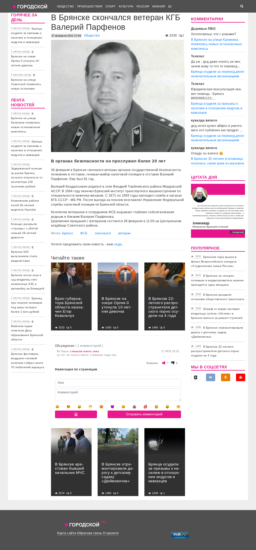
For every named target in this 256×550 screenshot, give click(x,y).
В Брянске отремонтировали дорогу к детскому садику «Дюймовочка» (217, 332)
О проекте (111, 533)
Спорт (111, 6)
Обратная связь (89, 533)
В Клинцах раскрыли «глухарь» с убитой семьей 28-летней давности (24, 228)
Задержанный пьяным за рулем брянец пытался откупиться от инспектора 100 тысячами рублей (27, 177)
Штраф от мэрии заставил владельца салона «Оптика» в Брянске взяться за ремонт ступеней (216, 313)
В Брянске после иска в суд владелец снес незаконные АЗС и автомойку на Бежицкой (27, 279)
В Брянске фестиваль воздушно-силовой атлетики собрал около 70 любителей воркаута (27, 358)
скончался (103, 233)
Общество (65, 6)
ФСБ (83, 233)
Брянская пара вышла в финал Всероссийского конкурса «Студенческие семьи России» (214, 261)
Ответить (152, 363)
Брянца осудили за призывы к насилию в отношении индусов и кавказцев (216, 108)
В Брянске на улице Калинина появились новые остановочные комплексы (25, 122)
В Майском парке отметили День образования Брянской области (27, 330)
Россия (143, 6)
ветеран (124, 233)
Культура (126, 6)
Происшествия (89, 6)
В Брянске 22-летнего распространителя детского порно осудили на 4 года (215, 351)
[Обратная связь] (170, 6)
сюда (118, 244)
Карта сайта (66, 533)
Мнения (158, 6)
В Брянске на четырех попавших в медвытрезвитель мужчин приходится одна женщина (217, 280)
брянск (67, 233)
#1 (59, 351)
